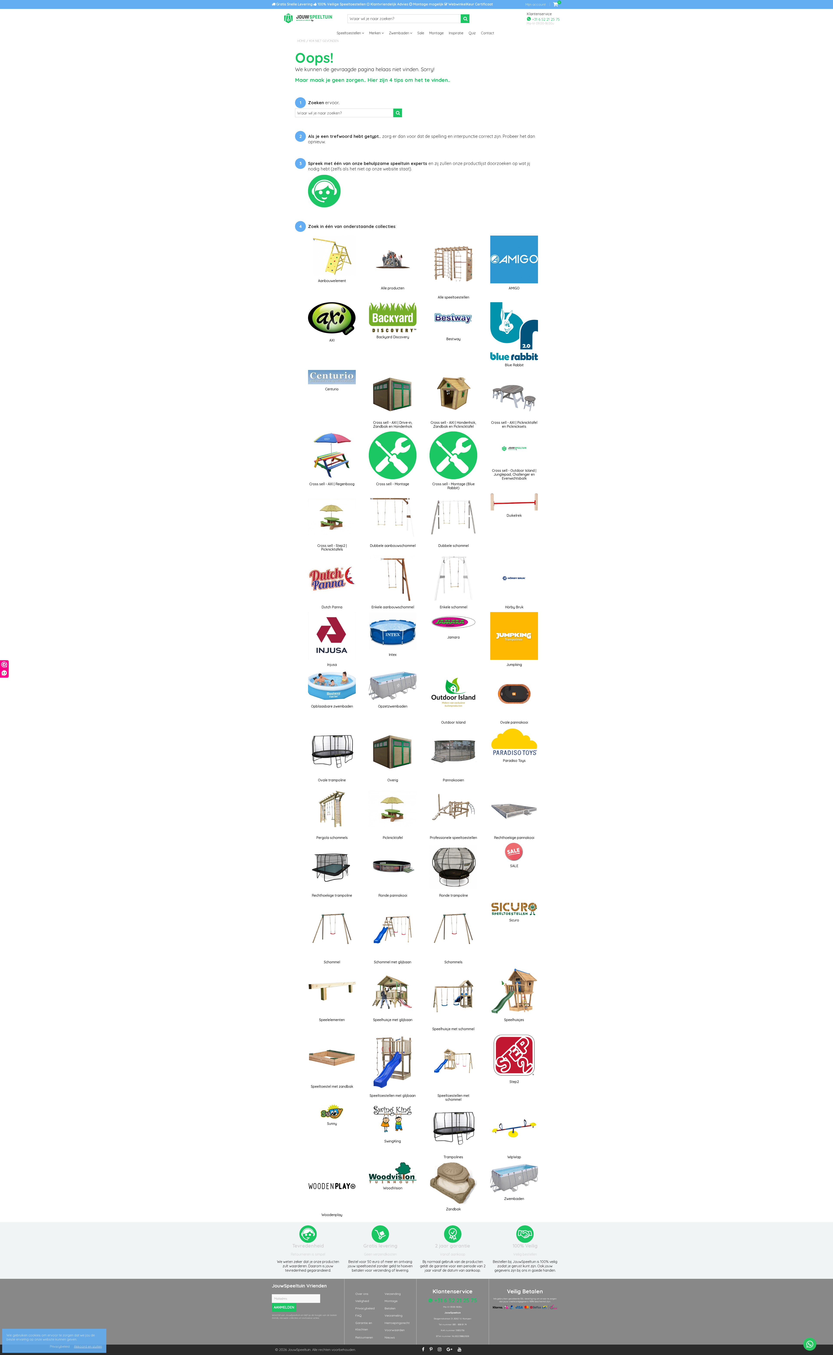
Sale (420, 33)
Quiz (472, 33)
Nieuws (390, 1337)
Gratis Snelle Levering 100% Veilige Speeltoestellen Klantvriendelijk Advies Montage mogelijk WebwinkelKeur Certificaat (384, 4)
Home (301, 41)
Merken (375, 33)
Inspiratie (456, 33)
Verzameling (393, 1315)
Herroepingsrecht (397, 1323)
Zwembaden (399, 33)
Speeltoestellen (349, 33)
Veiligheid (362, 1301)
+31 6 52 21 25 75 (545, 19)
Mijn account (535, 4)
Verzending (393, 1294)
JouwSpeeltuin (299, 1349)
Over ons (361, 1294)
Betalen (390, 1308)
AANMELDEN (284, 1307)
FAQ (358, 1315)
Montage (436, 33)
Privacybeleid (365, 1308)
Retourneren (364, 1337)
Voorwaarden (395, 1330)
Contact (487, 33)
